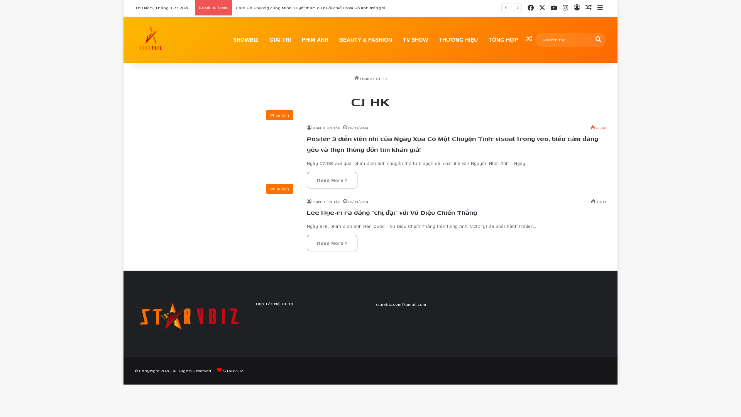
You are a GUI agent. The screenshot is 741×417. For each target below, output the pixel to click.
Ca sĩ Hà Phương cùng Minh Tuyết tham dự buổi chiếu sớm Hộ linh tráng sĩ (310, 8)
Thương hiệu (458, 40)
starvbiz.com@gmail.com (401, 304)
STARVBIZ (233, 371)
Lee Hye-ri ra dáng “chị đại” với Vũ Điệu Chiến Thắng (392, 212)
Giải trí (280, 40)
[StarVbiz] (150, 39)
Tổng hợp (503, 40)
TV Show (415, 40)
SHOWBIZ (246, 40)
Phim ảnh (315, 40)
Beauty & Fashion (365, 40)
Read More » (332, 180)
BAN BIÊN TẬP (326, 128)
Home (365, 78)
